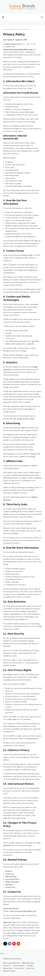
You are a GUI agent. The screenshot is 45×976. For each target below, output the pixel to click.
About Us (8, 871)
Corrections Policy (12, 879)
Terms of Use (10, 887)
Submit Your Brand (9, 971)
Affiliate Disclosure (12, 882)
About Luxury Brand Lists (11, 963)
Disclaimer (9, 884)
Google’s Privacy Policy (25, 419)
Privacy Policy (19, 968)
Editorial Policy (11, 876)
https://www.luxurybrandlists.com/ (18, 49)
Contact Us (30, 738)
